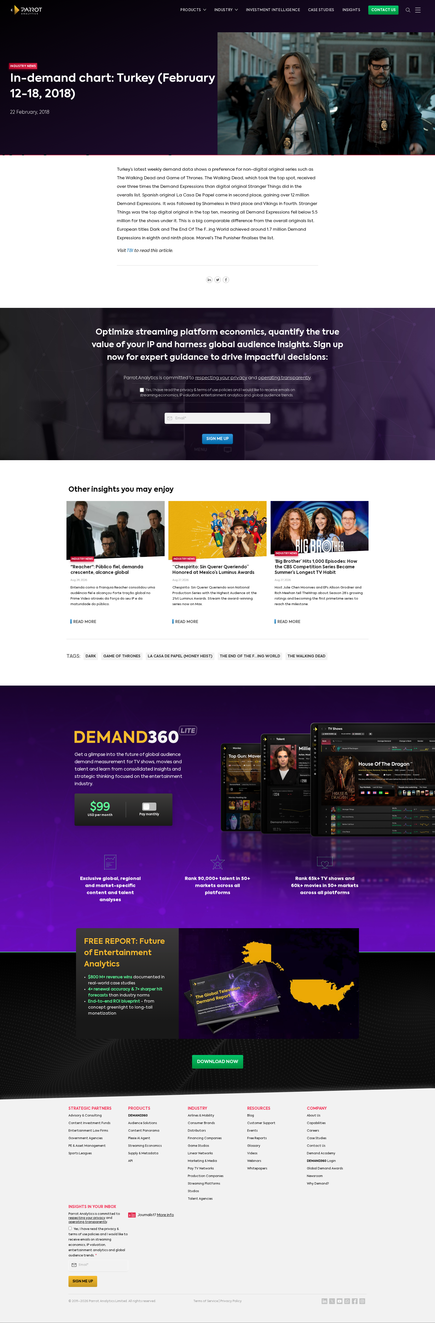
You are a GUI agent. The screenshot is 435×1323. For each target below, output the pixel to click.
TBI (129, 251)
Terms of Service (205, 1301)
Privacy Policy (231, 1301)
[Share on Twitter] (217, 280)
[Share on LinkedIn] (209, 280)
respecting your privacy (221, 378)
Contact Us (383, 10)
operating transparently (284, 378)
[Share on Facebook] (226, 280)
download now (217, 1062)
